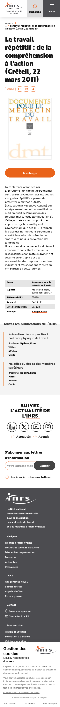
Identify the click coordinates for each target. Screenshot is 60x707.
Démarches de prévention (20, 552)
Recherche (35, 12)
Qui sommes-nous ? (16, 581)
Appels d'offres (14, 591)
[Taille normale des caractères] (33, 89)
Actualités (11, 562)
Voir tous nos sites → (17, 641)
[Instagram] (48, 427)
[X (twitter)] (24, 427)
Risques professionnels (18, 542)
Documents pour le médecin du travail (41, 283)
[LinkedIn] (12, 427)
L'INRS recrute (13, 586)
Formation (11, 557)
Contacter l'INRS (19, 616)
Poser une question (20, 611)
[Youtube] (36, 427)
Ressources (11, 567)
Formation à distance (17, 636)
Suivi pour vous (39, 311)
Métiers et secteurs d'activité (22, 547)
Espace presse (13, 596)
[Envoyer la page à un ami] (19, 89)
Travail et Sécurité (15, 631)
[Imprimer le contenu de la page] (26, 89)
